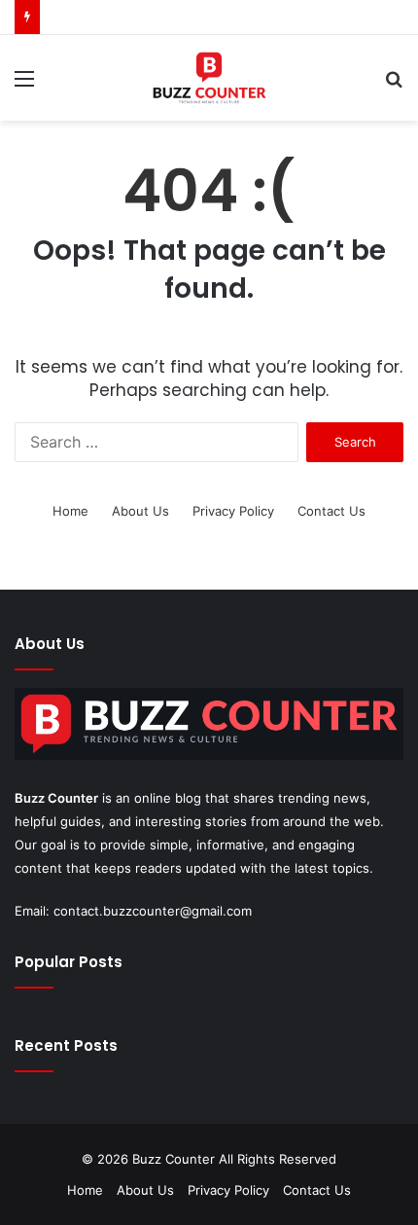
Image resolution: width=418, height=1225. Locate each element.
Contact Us (331, 511)
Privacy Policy (233, 511)
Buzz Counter (56, 798)
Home (70, 511)
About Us (140, 511)
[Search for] (393, 85)
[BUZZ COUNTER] (208, 78)
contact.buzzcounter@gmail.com (152, 911)
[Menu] (24, 85)
